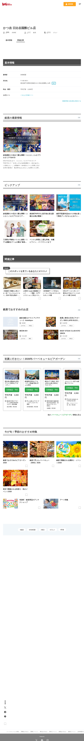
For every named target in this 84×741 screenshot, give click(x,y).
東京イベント (53, 731)
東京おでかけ (43, 731)
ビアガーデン (67, 415)
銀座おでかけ (62, 731)
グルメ (53, 530)
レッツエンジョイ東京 (13, 731)
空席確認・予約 (12, 390)
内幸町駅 (33, 530)
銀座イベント (72, 731)
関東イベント (34, 731)
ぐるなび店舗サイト (26, 95)
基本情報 (9, 62)
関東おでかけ (24, 731)
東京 (43, 530)
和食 (62, 530)
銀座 (22, 530)
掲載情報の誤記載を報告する (71, 101)
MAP (54, 83)
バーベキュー (56, 415)
